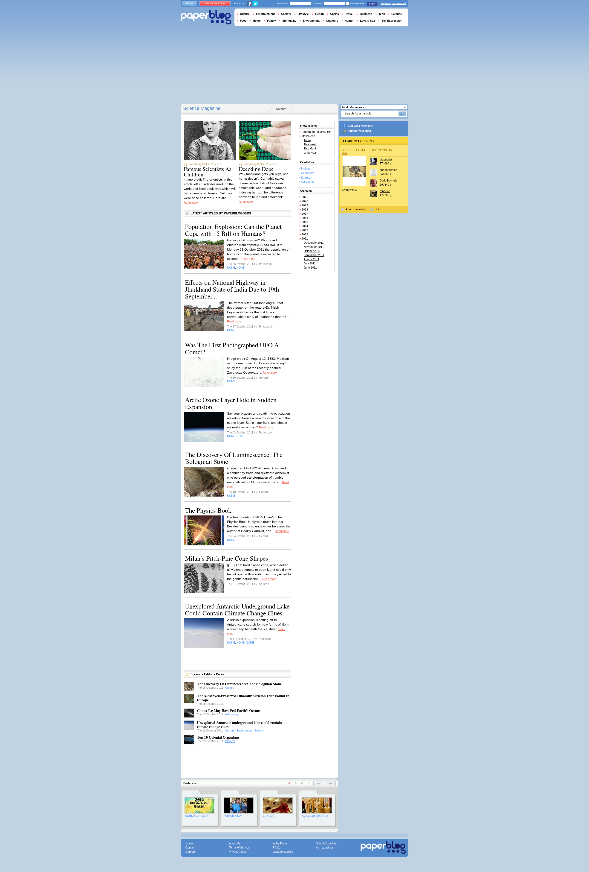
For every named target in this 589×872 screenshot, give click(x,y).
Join (378, 209)
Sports (334, 14)
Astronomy (231, 714)
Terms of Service (239, 847)
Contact (190, 847)
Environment (244, 730)
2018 (305, 209)
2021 (305, 197)
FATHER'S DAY (233, 815)
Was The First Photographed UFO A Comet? (232, 348)
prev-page (318, 783)
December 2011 (314, 242)
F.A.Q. (276, 847)
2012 (305, 234)
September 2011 (314, 255)
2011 (305, 238)
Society (259, 730)
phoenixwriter (388, 170)
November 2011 (314, 247)
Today (307, 140)
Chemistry (307, 173)
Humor (349, 20)
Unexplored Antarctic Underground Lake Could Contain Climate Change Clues (237, 609)
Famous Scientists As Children (207, 171)
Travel (349, 14)
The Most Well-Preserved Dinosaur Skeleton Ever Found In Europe (243, 697)
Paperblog (206, 17)
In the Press (279, 843)
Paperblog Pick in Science (204, 164)
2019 (305, 205)
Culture (229, 687)
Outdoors (332, 20)
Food (243, 20)
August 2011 (311, 259)
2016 (305, 217)
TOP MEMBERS (382, 150)
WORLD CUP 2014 (197, 815)
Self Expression (391, 20)
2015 (305, 222)
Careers (190, 851)
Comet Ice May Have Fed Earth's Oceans (228, 710)
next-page (330, 783)
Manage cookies (282, 851)
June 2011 (310, 267)
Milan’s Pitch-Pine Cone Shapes (226, 558)
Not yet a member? (360, 126)
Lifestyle (303, 14)
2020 (305, 201)
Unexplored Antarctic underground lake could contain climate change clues (239, 724)
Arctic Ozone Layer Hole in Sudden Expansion (231, 403)
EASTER (268, 815)
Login (372, 4)
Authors (281, 109)
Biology (230, 741)
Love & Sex (367, 20)
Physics (306, 177)
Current (229, 730)
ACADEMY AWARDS (315, 815)
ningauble (386, 159)
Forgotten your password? (393, 3)
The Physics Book (208, 510)
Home (189, 3)
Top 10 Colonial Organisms (218, 737)
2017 (305, 213)
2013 (305, 230)
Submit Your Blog (359, 131)
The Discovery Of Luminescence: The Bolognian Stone (234, 458)
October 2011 (312, 251)
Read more (191, 202)
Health (319, 14)
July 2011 (310, 263)
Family (271, 20)
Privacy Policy (237, 851)
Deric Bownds (388, 180)
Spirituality (289, 20)
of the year (310, 152)
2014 (305, 226)
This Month (311, 148)
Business (366, 14)
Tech (382, 14)
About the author (356, 209)
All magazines (325, 847)
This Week (310, 144)
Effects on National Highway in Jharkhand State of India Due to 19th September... (232, 289)
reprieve (385, 191)
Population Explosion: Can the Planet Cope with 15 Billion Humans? (233, 230)
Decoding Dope (256, 169)
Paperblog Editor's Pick (316, 132)
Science (396, 14)
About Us (234, 843)
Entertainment (265, 14)
